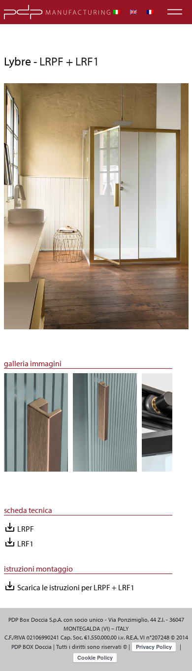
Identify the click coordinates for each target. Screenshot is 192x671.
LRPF (19, 527)
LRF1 (18, 542)
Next (180, 427)
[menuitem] (116, 12)
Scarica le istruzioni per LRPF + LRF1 (69, 586)
